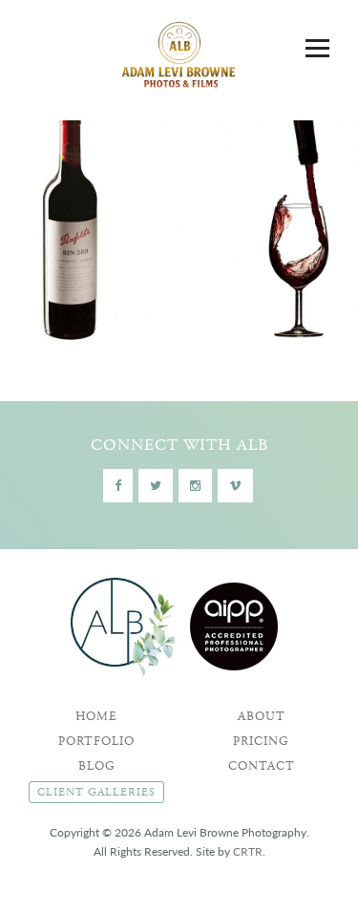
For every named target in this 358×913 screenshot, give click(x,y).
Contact (261, 766)
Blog (97, 766)
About (261, 717)
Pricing (261, 741)
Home (96, 717)
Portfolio (96, 741)
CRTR (248, 851)
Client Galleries (96, 792)
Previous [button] (33, 224)
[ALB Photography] (179, 58)
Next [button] (315, 224)
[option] (179, 224)
